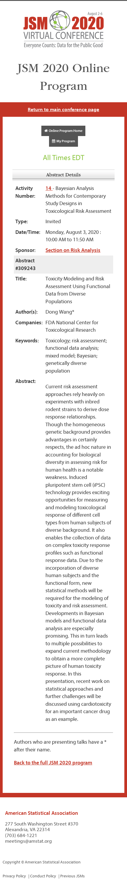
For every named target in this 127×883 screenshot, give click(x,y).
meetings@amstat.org (28, 841)
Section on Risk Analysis (72, 250)
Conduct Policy (43, 876)
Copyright (11, 862)
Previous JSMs (72, 876)
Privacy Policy (14, 876)
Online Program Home (65, 131)
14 (49, 188)
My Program (65, 141)
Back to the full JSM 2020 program (53, 763)
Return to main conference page (63, 109)
